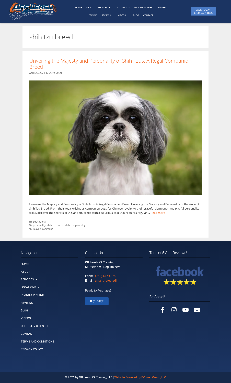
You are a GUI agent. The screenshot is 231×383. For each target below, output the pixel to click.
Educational (39, 221)
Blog (136, 15)
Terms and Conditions (37, 341)
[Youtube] (185, 310)
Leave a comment (43, 228)
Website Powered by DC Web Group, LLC (140, 377)
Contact (27, 333)
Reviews (106, 15)
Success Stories (143, 7)
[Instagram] (174, 310)
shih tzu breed (55, 225)
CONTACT (148, 15)
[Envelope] (197, 310)
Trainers (161, 7)
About (25, 271)
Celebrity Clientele (36, 326)
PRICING (93, 15)
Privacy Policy (32, 349)
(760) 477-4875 (105, 276)
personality (39, 225)
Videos (122, 15)
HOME (78, 7)
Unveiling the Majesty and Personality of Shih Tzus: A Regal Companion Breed (110, 63)
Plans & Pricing (32, 295)
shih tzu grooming (75, 225)
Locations (121, 7)
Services (102, 7)
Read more (158, 213)
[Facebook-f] (162, 310)
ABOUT (89, 7)
